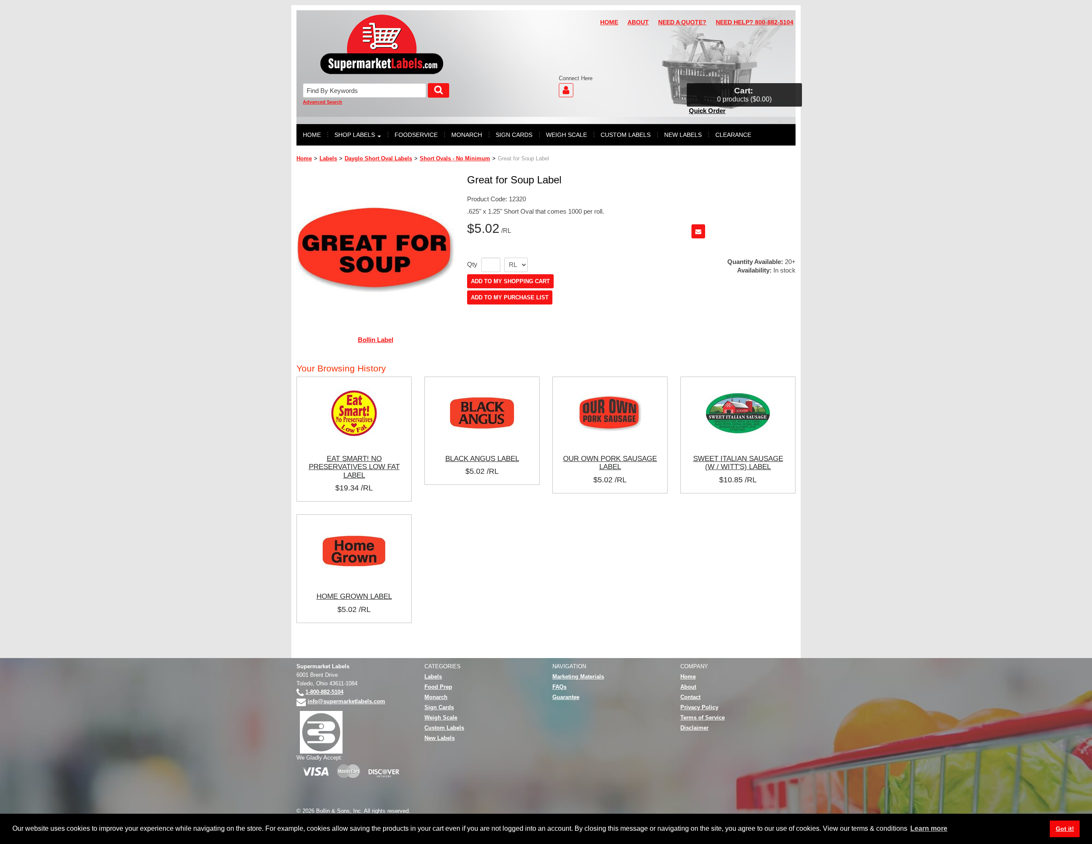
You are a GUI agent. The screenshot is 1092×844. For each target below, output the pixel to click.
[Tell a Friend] (698, 231)
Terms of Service (702, 717)
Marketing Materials (578, 676)
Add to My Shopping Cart (510, 281)
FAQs (559, 687)
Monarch (435, 697)
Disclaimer (694, 728)
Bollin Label (375, 339)
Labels (328, 158)
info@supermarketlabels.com (346, 701)
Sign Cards (439, 707)
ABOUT (638, 22)
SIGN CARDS (514, 134)
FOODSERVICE (416, 134)
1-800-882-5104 (324, 692)
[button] (744, 95)
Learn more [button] (928, 828)
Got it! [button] (1065, 828)
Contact (690, 697)
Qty (472, 264)
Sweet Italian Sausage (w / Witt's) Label (738, 463)
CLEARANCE (733, 134)
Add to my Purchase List (510, 297)
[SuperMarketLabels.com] (381, 44)
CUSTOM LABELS (626, 134)
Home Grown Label (354, 596)
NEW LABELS (683, 134)
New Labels (439, 738)
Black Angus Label (482, 458)
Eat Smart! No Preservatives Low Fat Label (354, 467)
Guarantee (565, 697)
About (688, 687)
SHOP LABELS (354, 134)
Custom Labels (444, 728)
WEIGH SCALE (566, 134)
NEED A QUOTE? (682, 22)
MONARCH (466, 134)
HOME (609, 22)
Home (304, 158)
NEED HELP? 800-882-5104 (754, 22)
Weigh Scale (440, 717)
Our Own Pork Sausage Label (610, 463)
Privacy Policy (699, 707)
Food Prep (438, 687)
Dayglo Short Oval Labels (378, 158)
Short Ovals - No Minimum (455, 158)
